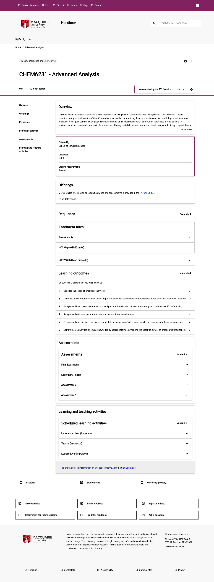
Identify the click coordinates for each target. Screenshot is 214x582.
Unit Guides (149, 193)
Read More (186, 130)
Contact (99, 5)
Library (73, 5)
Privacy (181, 570)
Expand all (185, 214)
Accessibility (107, 570)
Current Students (30, 5)
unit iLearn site (128, 468)
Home (18, 47)
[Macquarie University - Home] (35, 24)
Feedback (33, 570)
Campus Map (145, 570)
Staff (47, 5)
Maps (86, 5)
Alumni (60, 5)
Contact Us (69, 570)
